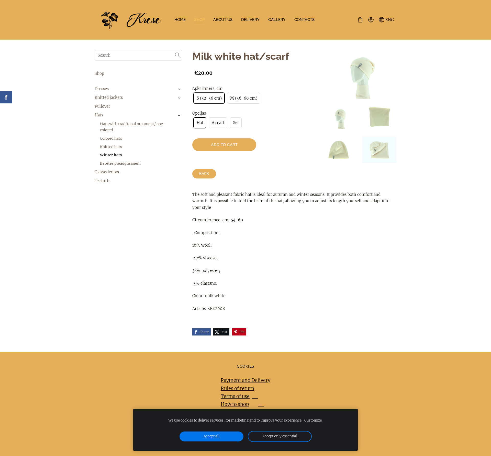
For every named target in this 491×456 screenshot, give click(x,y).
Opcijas (199, 113)
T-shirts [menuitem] (102, 180)
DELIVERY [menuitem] (250, 19)
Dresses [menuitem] (102, 88)
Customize (313, 420)
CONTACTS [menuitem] (304, 19)
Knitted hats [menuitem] (111, 147)
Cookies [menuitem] (245, 366)
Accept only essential (279, 436)
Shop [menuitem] (99, 73)
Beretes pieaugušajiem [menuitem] (120, 163)
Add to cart (224, 144)
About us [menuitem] (222, 19)
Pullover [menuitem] (102, 106)
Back (204, 174)
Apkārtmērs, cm (207, 88)
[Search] (178, 55)
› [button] (179, 89)
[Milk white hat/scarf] (340, 117)
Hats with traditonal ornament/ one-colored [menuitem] (132, 127)
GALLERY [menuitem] (277, 19)
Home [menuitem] (180, 19)
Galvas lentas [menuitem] (107, 172)
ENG (389, 19)
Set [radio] (236, 122)
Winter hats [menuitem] (111, 155)
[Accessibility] (370, 20)
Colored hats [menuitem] (111, 138)
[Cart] (360, 20)
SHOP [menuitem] (199, 19)
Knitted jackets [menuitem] (109, 97)
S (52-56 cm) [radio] (209, 98)
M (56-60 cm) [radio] (243, 98)
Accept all (211, 436)
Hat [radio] (200, 122)
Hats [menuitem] (99, 115)
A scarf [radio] (218, 122)
